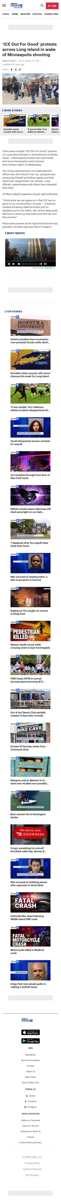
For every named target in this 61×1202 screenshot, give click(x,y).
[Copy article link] (20, 69)
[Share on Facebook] (11, 69)
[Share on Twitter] (16, 69)
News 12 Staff (8, 61)
